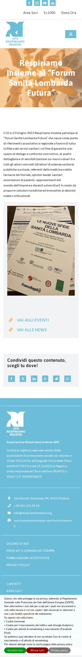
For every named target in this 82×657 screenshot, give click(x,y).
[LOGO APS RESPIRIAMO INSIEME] (15, 23)
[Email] (67, 379)
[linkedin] (53, 3)
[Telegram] (56, 379)
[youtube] (45, 3)
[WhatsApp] (45, 379)
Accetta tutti (15, 650)
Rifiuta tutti (37, 650)
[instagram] (37, 3)
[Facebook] (11, 379)
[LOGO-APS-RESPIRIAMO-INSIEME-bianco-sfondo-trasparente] (16, 413)
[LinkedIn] (34, 379)
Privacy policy (59, 650)
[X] (23, 379)
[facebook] (29, 3)
